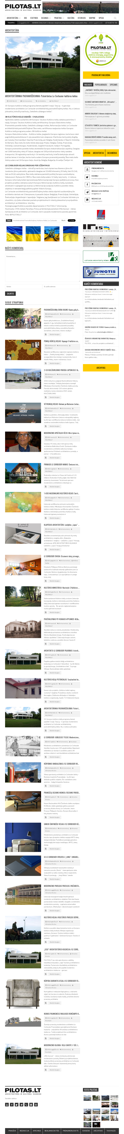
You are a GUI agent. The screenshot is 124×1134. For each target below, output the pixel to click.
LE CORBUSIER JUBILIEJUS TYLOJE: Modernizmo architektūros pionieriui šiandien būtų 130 (62, 737)
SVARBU (95, 176)
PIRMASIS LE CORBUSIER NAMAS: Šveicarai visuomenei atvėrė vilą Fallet (62, 464)
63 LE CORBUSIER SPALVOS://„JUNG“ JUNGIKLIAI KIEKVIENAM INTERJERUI (62, 857)
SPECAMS (113, 84)
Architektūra (12, 18)
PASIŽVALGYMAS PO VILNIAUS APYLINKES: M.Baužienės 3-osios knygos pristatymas (62, 619)
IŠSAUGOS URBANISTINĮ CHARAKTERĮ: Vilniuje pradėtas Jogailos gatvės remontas (101, 338)
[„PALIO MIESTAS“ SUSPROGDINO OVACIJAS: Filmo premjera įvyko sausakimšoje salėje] (96, 1124)
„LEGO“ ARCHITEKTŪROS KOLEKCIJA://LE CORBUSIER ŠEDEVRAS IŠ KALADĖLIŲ (62, 949)
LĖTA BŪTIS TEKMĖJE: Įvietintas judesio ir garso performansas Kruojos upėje (101, 125)
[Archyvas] (31, 1104)
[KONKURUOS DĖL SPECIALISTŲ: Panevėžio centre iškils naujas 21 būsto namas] (105, 1111)
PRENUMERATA (98, 168)
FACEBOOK (96, 183)
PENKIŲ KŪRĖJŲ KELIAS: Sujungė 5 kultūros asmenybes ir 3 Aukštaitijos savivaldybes (62, 341)
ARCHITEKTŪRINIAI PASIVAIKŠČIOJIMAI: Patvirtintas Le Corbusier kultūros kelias (62, 708)
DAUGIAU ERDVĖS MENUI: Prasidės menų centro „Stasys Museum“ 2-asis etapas (101, 137)
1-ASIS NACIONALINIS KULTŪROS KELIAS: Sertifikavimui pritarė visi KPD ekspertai (62, 493)
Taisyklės (111, 1131)
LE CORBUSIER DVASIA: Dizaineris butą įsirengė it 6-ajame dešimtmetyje (62, 556)
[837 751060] (26, 1104)
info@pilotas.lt (96, 194)
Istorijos (82, 18)
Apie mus (37, 1131)
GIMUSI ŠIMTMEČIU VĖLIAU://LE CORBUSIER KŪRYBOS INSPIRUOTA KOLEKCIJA (62, 824)
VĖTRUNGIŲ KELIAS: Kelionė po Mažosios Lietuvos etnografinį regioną (62, 404)
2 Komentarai (66, 890)
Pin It (63, 220)
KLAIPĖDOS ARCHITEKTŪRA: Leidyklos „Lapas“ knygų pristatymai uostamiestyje (62, 524)
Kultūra (71, 18)
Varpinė (92, 18)
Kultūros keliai (42, 220)
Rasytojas (73, 742)
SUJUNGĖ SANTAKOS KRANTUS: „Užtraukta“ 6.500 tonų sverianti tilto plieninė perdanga (101, 101)
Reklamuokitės (52, 1131)
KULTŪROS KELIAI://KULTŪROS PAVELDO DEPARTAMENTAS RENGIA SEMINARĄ (62, 917)
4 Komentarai (63, 655)
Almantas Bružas (50, 770)
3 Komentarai (65, 592)
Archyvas (98, 1131)
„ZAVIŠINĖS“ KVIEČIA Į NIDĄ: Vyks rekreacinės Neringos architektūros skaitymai (101, 90)
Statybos (34, 18)
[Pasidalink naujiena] (16, 1104)
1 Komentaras (64, 797)
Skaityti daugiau (55, 334)
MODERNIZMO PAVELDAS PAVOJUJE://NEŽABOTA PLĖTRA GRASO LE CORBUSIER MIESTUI (62, 885)
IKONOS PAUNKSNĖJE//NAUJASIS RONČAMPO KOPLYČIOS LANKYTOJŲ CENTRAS (62, 1013)
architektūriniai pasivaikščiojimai (24, 220)
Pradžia (12, 1131)
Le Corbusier (52, 220)
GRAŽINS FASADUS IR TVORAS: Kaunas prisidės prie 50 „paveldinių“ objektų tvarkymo (101, 327)
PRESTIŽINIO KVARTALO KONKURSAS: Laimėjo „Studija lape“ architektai (101, 289)
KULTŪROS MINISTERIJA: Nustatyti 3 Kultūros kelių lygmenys (62, 587)
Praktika (58, 18)
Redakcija (24, 1131)
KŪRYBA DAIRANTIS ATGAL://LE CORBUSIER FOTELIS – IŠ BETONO (62, 980)
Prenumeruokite (71, 1131)
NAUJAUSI (88, 84)
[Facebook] (12, 1104)
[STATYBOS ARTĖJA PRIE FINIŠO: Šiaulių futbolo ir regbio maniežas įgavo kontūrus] (96, 1111)
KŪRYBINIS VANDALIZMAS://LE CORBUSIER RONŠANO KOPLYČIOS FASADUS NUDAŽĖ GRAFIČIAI (62, 763)
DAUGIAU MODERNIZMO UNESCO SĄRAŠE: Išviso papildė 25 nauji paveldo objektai (101, 349)
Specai (101, 18)
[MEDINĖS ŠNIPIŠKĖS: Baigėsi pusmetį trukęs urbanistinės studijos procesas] (105, 1118)
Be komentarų (27, 101)
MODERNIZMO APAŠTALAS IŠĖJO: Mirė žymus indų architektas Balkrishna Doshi (62, 433)
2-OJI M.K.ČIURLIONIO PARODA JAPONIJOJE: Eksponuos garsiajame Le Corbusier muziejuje (62, 370)
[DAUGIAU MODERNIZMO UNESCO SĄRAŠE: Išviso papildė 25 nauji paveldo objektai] (114, 1111)
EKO (25, 18)
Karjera (86, 1131)
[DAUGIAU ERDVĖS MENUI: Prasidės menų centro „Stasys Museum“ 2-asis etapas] (96, 1098)
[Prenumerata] (7, 1104)
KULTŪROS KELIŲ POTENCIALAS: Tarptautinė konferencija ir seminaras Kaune (62, 679)
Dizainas (44, 18)
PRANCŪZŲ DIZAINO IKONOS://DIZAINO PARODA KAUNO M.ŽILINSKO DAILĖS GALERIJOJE (62, 792)
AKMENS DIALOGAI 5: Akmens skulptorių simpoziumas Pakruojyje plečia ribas (37, 23)
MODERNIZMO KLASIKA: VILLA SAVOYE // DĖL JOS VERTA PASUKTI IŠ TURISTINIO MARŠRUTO (62, 1045)
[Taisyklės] (36, 1104)
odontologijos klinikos (104, 332)
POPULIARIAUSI (101, 84)
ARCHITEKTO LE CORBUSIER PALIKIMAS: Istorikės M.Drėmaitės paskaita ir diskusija (62, 650)
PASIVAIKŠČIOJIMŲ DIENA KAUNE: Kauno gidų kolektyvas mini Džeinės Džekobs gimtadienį (62, 309)
